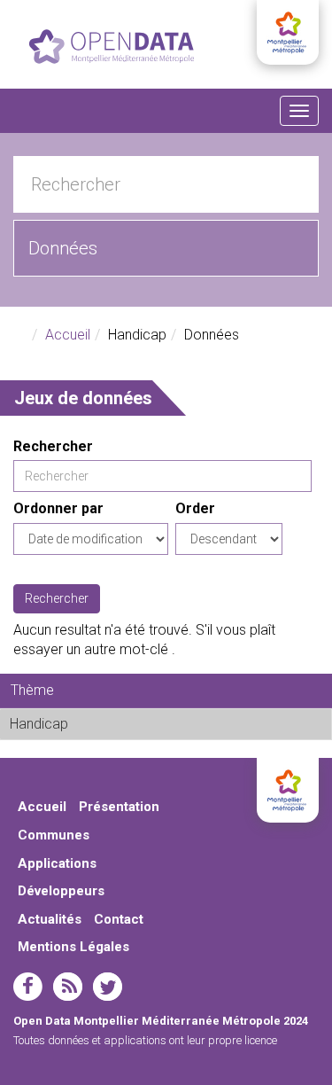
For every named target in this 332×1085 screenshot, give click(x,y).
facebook (27, 986)
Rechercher (53, 446)
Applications (57, 863)
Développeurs (61, 891)
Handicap (112, 723)
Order (195, 508)
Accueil (67, 334)
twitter (107, 986)
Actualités (49, 919)
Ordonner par (58, 508)
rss (67, 986)
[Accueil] (111, 46)
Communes (53, 835)
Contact (118, 919)
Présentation (119, 807)
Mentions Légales (73, 947)
